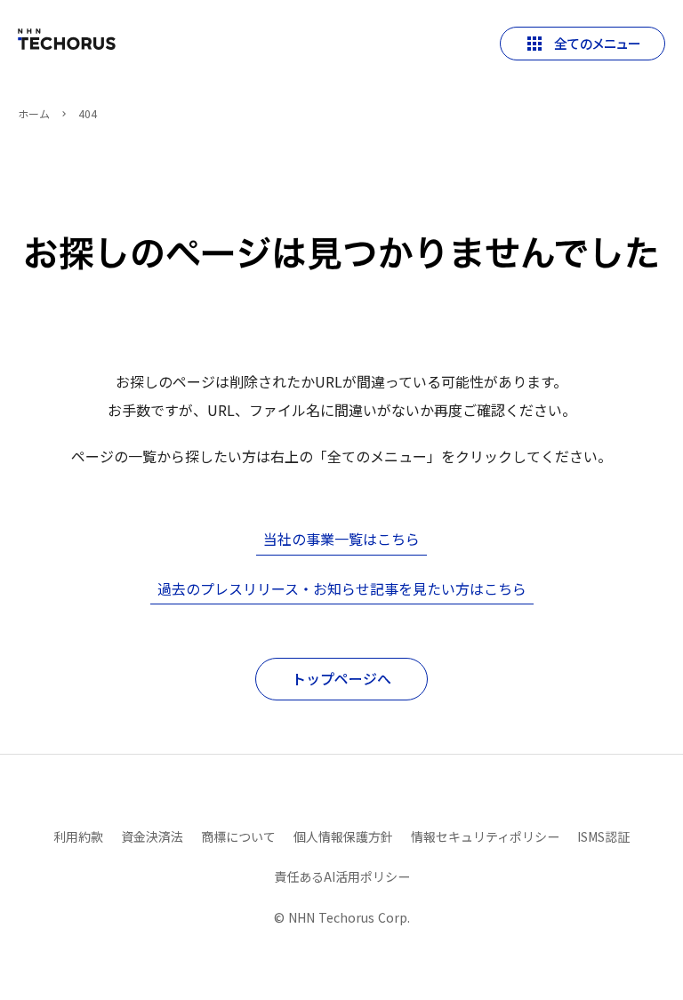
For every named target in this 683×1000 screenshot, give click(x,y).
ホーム (34, 114)
